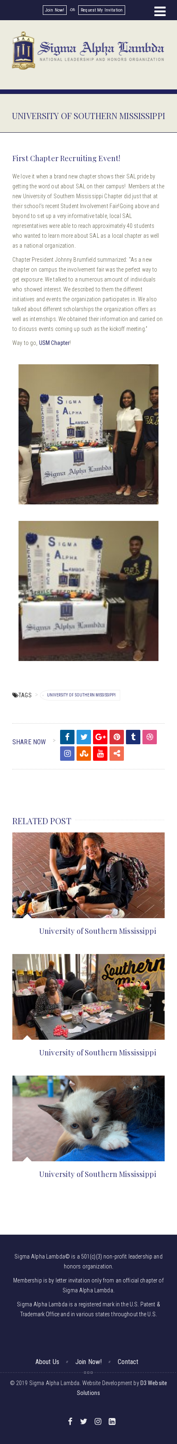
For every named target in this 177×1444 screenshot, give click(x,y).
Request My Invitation (102, 10)
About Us (47, 1362)
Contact (128, 1362)
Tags (25, 695)
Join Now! (54, 10)
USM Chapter (54, 343)
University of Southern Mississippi (81, 695)
